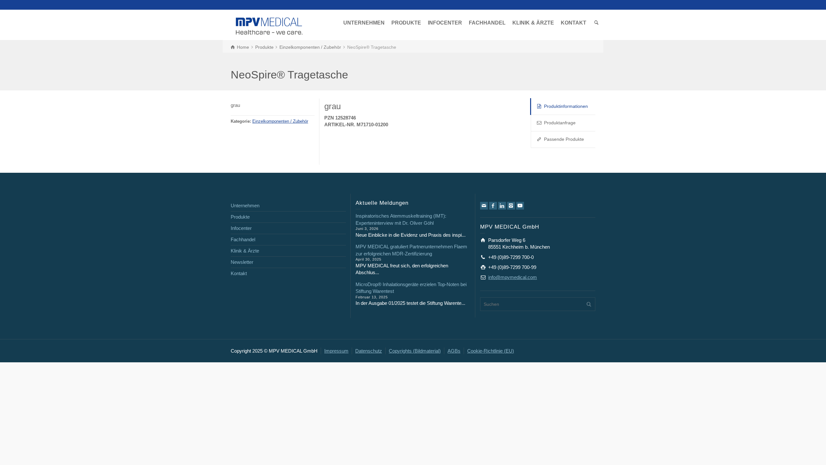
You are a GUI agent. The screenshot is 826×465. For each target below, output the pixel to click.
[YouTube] (520, 206)
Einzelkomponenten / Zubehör (280, 121)
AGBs (454, 351)
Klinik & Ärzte (245, 250)
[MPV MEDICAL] (269, 25)
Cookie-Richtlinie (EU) (490, 351)
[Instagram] (511, 206)
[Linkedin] (502, 206)
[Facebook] (493, 206)
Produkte (240, 217)
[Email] (484, 206)
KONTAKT (573, 23)
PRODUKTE (406, 23)
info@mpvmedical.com (512, 277)
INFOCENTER (445, 23)
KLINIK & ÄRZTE (533, 23)
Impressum (336, 351)
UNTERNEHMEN (364, 23)
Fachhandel (243, 239)
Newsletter (242, 262)
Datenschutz (368, 351)
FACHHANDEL (487, 23)
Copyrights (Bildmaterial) (415, 351)
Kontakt (239, 273)
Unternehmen (245, 205)
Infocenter (241, 228)
